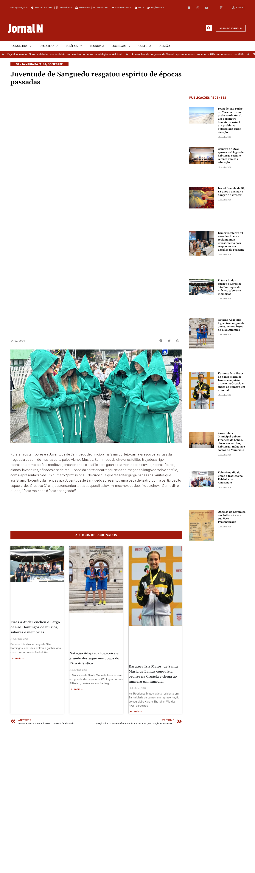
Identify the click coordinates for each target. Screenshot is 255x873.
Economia (97, 46)
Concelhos (19, 46)
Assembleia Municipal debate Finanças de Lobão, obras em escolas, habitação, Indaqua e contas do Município (231, 442)
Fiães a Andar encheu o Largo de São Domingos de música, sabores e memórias (35, 627)
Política (72, 46)
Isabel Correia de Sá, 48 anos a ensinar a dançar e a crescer (231, 192)
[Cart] (221, 8)
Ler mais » (17, 658)
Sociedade (119, 46)
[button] (209, 28)
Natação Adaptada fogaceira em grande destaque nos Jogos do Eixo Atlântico (95, 658)
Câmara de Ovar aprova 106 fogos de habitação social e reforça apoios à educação (231, 155)
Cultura (145, 46)
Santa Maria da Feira (31, 64)
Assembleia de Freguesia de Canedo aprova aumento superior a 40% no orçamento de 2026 (167, 54)
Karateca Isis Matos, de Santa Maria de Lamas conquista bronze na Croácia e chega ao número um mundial (231, 382)
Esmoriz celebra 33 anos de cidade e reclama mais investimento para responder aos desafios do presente (231, 241)
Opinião (164, 46)
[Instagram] (198, 8)
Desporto (47, 46)
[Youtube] (206, 8)
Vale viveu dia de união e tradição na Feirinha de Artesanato (230, 477)
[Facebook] (189, 8)
